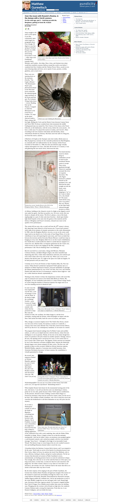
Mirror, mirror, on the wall (81, 31)
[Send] (26, 29)
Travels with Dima (80, 51)
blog (41, 12)
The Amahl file (79, 19)
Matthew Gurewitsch (39, 5)
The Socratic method (81, 52)
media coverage (49, 12)
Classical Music (66, 17)
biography (27, 12)
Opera (64, 19)
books (74, 12)
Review (64, 20)
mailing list (82, 12)
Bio (37, 10)
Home (33, 10)
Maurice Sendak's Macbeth (82, 37)
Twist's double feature (81, 23)
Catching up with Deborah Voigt (83, 49)
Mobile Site (42, 10)
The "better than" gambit (81, 30)
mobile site (87, 499)
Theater (64, 22)
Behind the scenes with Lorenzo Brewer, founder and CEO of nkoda (85, 47)
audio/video (66, 12)
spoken (59, 12)
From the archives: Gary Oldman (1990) (85, 33)
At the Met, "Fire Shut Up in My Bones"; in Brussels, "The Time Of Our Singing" (86, 21)
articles (34, 12)
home (31, 499)
